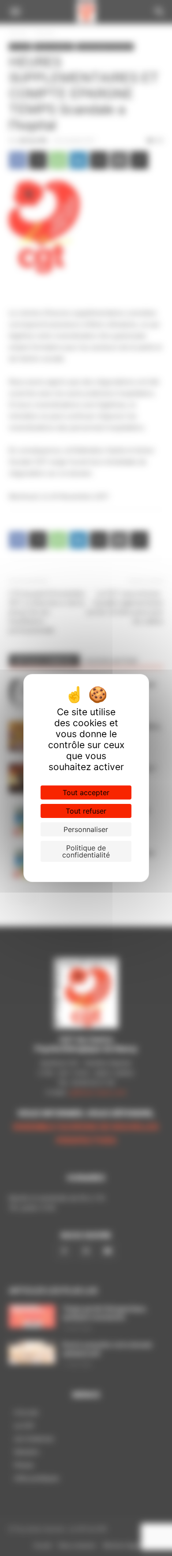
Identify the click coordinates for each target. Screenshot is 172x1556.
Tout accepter (86, 792)
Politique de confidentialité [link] (86, 851)
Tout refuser (86, 811)
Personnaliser (86, 829)
